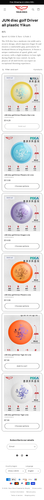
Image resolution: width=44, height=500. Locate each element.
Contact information (17, 492)
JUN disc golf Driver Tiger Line (16, 415)
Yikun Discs (12, 488)
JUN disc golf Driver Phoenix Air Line (19, 175)
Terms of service (17, 495)
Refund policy (31, 492)
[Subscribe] (34, 446)
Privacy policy (37, 488)
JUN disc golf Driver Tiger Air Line (17, 355)
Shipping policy (30, 495)
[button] (4, 9)
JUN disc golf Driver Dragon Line (17, 235)
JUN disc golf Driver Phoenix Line (17, 295)
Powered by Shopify (23, 488)
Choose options (22, 186)
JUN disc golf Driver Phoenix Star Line (19, 115)
